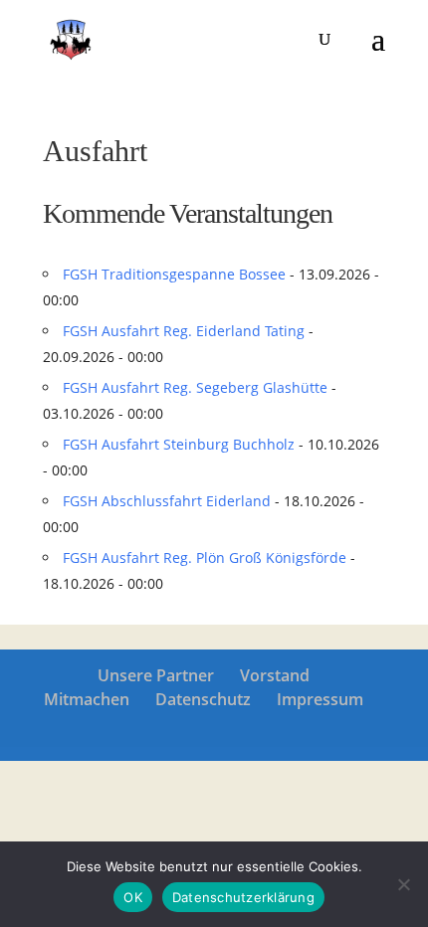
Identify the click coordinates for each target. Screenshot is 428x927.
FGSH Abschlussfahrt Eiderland (167, 500)
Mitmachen (86, 699)
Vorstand (275, 675)
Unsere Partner (156, 675)
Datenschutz (203, 699)
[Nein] (403, 884)
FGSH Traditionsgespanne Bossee (174, 274)
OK (132, 897)
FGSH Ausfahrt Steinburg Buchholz (179, 444)
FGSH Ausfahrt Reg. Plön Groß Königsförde (204, 557)
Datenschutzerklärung (243, 897)
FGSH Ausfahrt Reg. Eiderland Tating (184, 330)
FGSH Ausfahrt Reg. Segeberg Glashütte (195, 387)
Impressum (320, 699)
